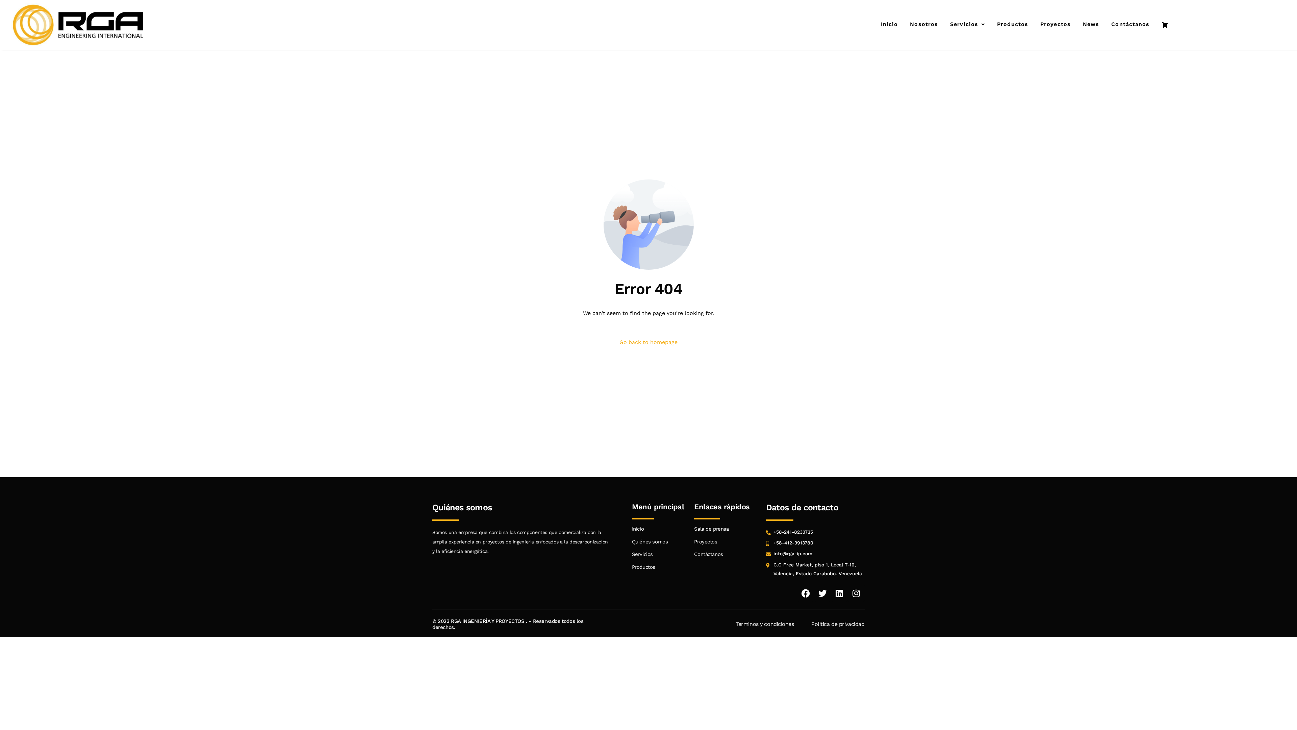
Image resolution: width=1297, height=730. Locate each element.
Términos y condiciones (765, 624)
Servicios (964, 24)
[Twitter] (822, 593)
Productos (1012, 24)
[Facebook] (805, 593)
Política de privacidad (838, 624)
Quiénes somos (650, 542)
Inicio (889, 24)
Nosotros (924, 24)
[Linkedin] (839, 593)
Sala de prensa (711, 529)
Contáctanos (1130, 24)
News (1091, 24)
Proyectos (1055, 24)
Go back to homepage (648, 342)
